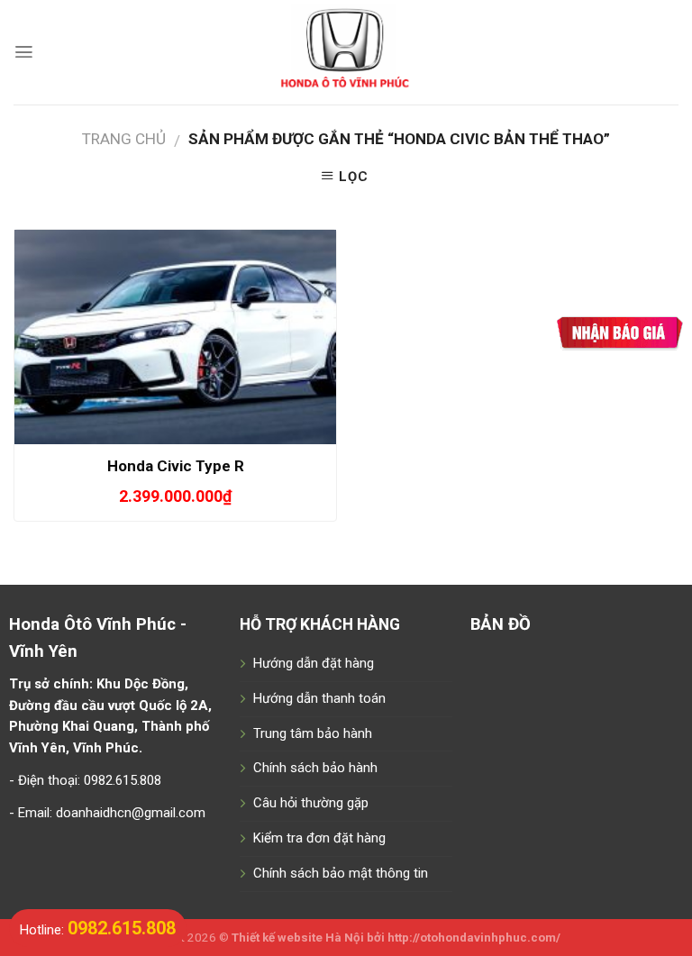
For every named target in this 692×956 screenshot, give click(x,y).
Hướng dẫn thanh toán (319, 698)
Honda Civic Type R (175, 466)
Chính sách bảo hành (315, 768)
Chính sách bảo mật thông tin (340, 873)
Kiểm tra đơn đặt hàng (319, 838)
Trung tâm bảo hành (312, 733)
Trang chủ (124, 139)
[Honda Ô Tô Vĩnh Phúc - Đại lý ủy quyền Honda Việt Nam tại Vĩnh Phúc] (346, 52)
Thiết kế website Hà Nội (298, 937)
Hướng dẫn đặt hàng (313, 663)
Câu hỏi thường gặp (311, 803)
